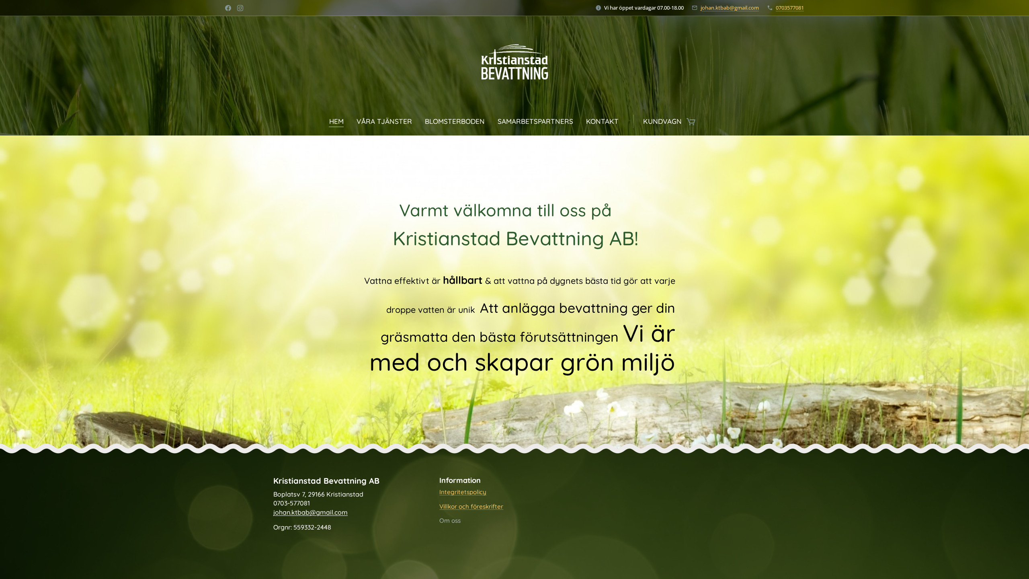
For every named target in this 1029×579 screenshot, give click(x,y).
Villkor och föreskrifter (471, 506)
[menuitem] (339, 121)
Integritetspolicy (462, 492)
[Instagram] (240, 8)
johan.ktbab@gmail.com (730, 7)
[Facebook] (228, 8)
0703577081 (790, 7)
